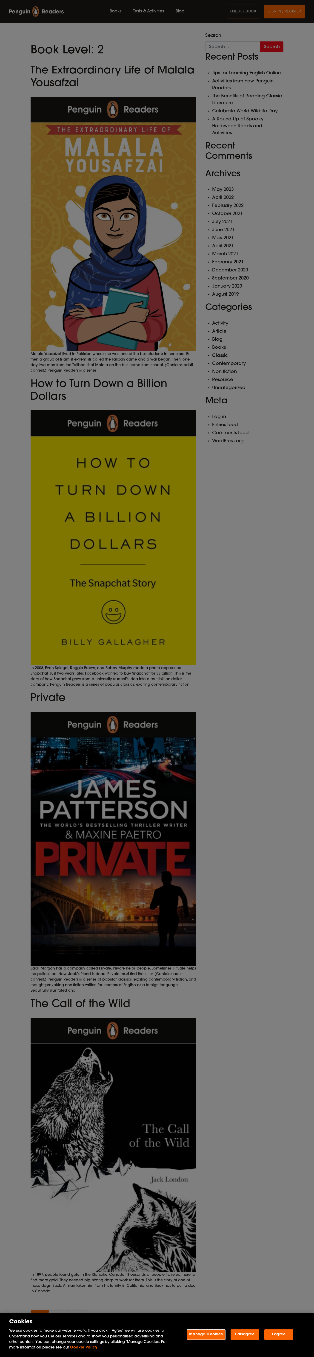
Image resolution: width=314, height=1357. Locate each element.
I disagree (245, 1334)
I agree (279, 1334)
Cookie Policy (83, 1347)
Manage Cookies (206, 1334)
